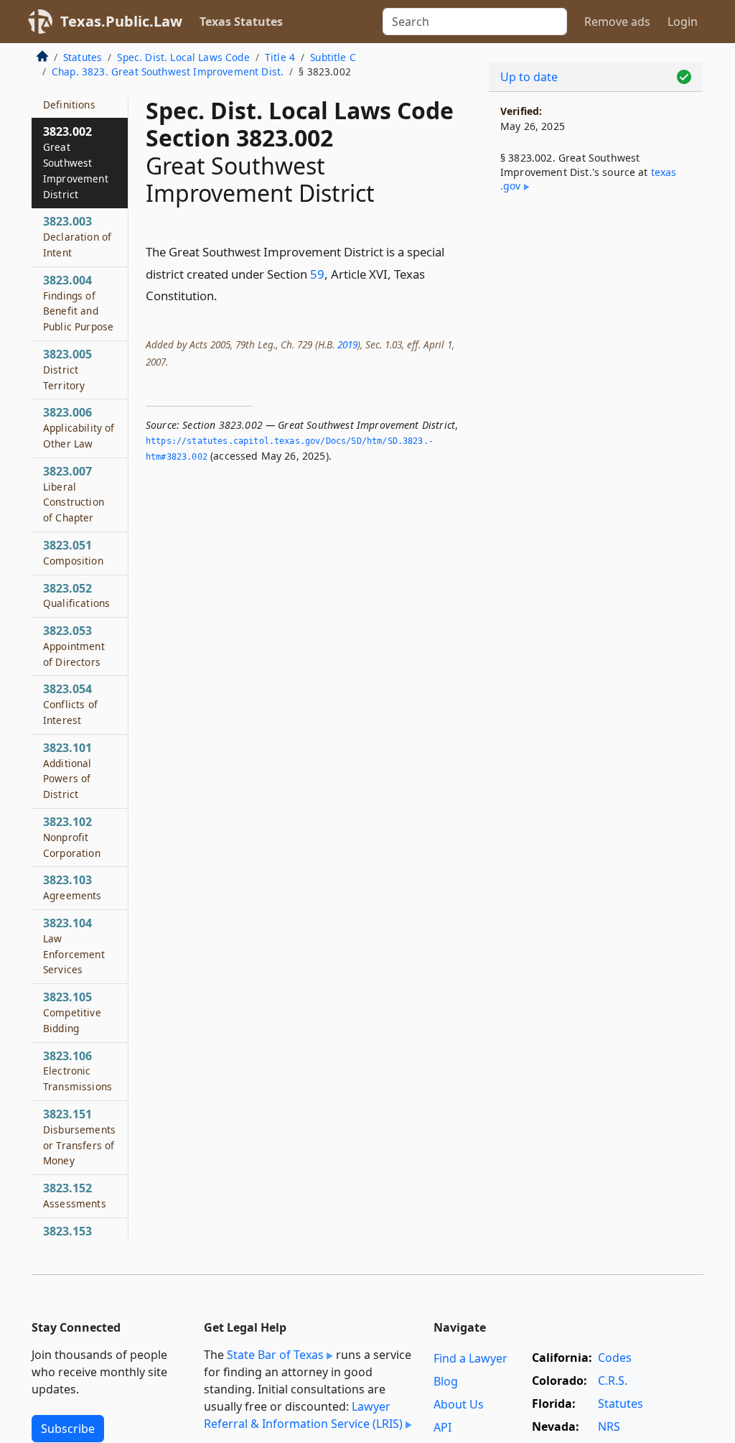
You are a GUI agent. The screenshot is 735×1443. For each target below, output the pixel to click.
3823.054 (70, 704)
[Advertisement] (595, 317)
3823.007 (73, 493)
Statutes (82, 57)
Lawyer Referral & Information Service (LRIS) (303, 1415)
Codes (615, 1357)
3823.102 (71, 837)
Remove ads (617, 21)
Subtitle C (333, 57)
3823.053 (74, 646)
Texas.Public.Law (121, 21)
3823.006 (79, 427)
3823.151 (79, 1136)
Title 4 (280, 57)
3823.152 (74, 1195)
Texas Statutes (241, 21)
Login (683, 21)
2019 (347, 344)
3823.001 (69, 96)
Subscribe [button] (68, 1429)
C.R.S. (612, 1380)
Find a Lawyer (470, 1358)
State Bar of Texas (275, 1355)
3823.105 (72, 1012)
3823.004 (78, 302)
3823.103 (72, 887)
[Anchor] (225, 295)
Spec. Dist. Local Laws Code (183, 57)
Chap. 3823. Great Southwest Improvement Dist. (168, 71)
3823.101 (67, 770)
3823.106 (77, 1071)
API (442, 1427)
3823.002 (75, 162)
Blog (446, 1381)
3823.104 (74, 945)
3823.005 (67, 369)
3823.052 (76, 595)
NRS (609, 1426)
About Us (459, 1404)
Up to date (529, 77)
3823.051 (73, 552)
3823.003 (77, 236)
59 (317, 274)
